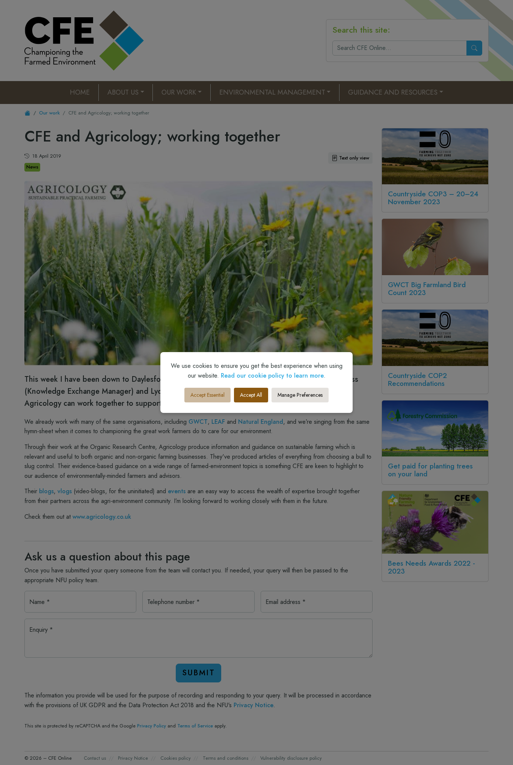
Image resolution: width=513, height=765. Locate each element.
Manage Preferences (300, 395)
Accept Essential (207, 395)
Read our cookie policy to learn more (272, 375)
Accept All (251, 395)
